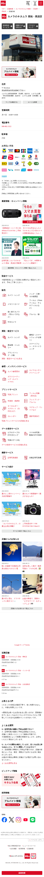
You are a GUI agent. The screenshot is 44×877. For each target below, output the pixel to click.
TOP (3, 9)
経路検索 (22, 873)
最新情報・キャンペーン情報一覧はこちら (22, 268)
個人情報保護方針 (14, 846)
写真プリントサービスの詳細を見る (15, 421)
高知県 (35, 9)
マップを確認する (12, 102)
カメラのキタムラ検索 (23, 9)
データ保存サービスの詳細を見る (14, 445)
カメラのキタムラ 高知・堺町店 (16, 657)
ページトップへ (36, 840)
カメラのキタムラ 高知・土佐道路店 (18, 684)
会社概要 (13, 848)
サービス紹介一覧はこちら (22, 531)
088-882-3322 (6, 126)
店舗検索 (28, 1)
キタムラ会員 (35, 2)
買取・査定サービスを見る (12, 359)
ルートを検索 (32, 102)
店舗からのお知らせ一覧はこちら (22, 608)
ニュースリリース (29, 846)
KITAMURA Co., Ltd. (17, 863)
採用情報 (22, 848)
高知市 (4, 11)
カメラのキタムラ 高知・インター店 (18, 670)
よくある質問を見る (9, 763)
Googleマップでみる (22, 645)
